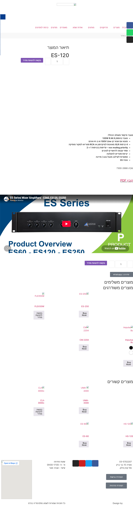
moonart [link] (127, 503)
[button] (115, 27)
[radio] (131, 348)
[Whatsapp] (130, 32)
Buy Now (84, 314)
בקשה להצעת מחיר (32, 60)
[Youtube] (82, 463)
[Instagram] (130, 39)
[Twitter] (88, 463)
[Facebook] (130, 25)
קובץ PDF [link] (126, 180)
